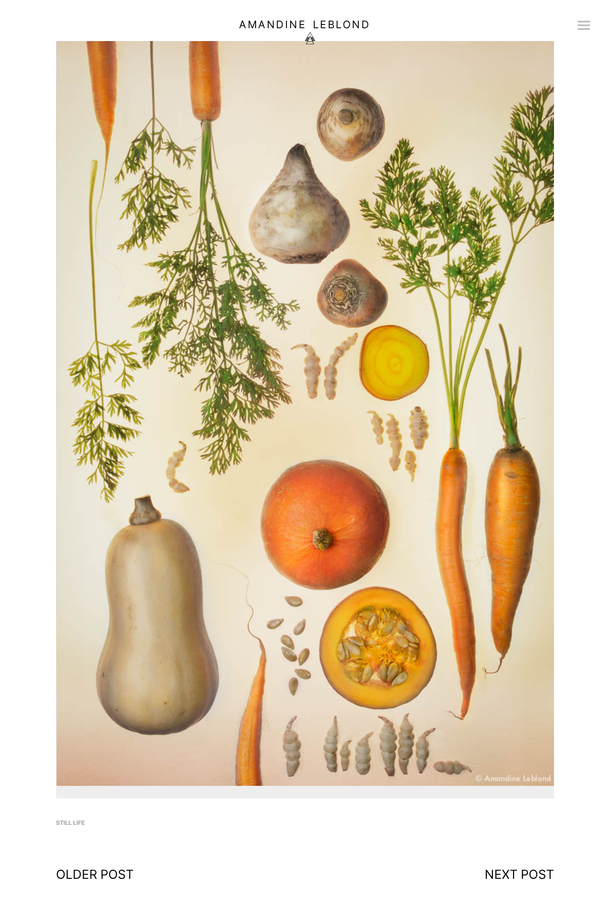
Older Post (95, 874)
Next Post (519, 874)
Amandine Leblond (304, 24)
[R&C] (305, 784)
